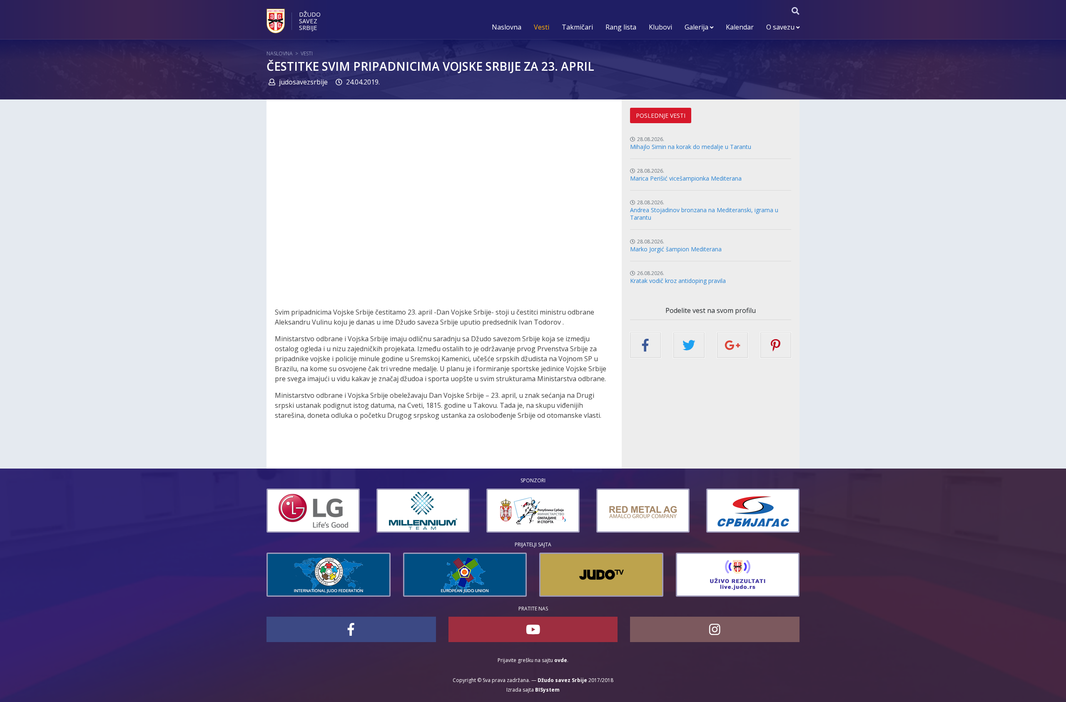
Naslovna (506, 27)
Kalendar (740, 27)
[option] (313, 511)
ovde (560, 660)
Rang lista (620, 27)
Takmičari (577, 27)
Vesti (541, 27)
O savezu (781, 27)
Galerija (697, 27)
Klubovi (660, 27)
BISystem (547, 689)
